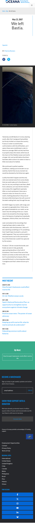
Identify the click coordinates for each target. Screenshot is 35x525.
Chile (3, 466)
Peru (3, 479)
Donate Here (17, 419)
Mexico (4, 481)
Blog (7, 11)
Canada (4, 468)
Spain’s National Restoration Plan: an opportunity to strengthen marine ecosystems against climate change (15, 304)
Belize (4, 471)
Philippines (5, 474)
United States (6, 461)
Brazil (4, 476)
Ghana (4, 484)
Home (3, 11)
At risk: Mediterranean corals (13, 296)
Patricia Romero (10, 51)
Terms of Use (6, 451)
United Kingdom (7, 463)
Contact (4, 445)
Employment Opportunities (11, 443)
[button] (3, 59)
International (6, 458)
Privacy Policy (6, 448)
